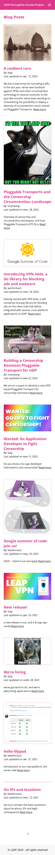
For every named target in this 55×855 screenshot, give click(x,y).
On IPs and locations (22, 789)
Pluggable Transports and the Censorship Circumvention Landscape (27, 196)
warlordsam (15, 288)
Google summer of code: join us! (26, 543)
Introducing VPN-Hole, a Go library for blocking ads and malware (26, 278)
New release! (15, 607)
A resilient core (17, 68)
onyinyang (14, 206)
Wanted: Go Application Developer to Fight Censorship (25, 443)
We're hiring (15, 671)
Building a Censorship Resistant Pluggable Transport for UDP (23, 365)
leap (10, 72)
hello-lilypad (15, 751)
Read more (39, 109)
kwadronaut (15, 550)
